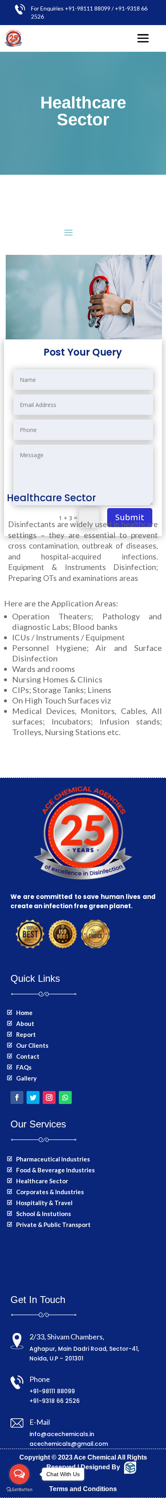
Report (26, 1034)
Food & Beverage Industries (55, 1170)
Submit (129, 517)
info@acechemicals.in (61, 1434)
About (25, 1023)
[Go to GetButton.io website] (19, 1489)
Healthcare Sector (42, 1180)
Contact (27, 1056)
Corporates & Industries (50, 1191)
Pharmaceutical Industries (53, 1159)
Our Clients (32, 1045)
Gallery (26, 1078)
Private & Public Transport (53, 1224)
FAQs (23, 1067)
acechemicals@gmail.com (68, 1444)
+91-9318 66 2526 (54, 1401)
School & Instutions (43, 1213)
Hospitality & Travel (44, 1202)
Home (24, 1012)
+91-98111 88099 (52, 1391)
